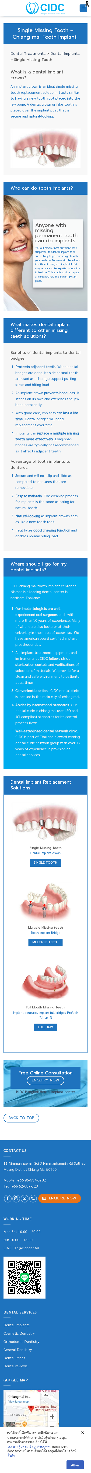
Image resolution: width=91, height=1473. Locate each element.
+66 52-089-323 (24, 1186)
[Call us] (33, 1198)
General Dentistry (18, 1349)
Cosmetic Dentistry (19, 1333)
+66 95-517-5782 (31, 1180)
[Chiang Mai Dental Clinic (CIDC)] (45, 8)
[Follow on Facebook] (8, 1198)
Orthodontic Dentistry (21, 1341)
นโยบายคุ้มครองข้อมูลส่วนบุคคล (29, 1446)
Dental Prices (14, 1357)
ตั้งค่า (11, 1455)
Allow (75, 1465)
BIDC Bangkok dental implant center (45, 1091)
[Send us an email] (24, 1198)
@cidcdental (29, 1247)
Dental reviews (16, 1365)
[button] (83, 8)
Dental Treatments (28, 53)
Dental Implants (65, 53)
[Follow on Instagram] (16, 1198)
